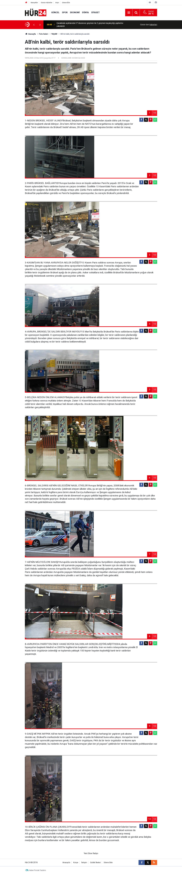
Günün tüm (148, 24)
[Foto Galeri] (155, 2)
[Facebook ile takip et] (142, 862)
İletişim (84, 862)
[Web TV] (149, 2)
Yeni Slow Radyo (91, 853)
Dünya (85, 12)
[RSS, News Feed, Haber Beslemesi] (154, 862)
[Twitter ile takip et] (148, 862)
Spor (65, 12)
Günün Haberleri (46, 2)
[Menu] (129, 12)
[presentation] (34, 24)
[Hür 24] (35, 12)
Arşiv (57, 2)
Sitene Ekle (66, 2)
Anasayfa (32, 34)
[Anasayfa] (26, 2)
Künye (75, 862)
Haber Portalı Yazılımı (37, 870)
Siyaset (95, 12)
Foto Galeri (43, 34)
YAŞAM (54, 34)
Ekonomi (75, 12)
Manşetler (34, 2)
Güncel (55, 12)
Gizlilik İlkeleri (95, 862)
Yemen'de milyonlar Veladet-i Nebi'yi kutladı (75, 24)
